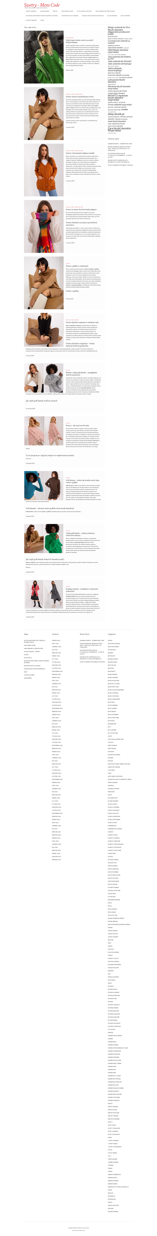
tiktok (110, 1150)
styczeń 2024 (56, 736)
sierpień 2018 (56, 838)
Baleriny (110, 653)
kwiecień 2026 (56, 653)
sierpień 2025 (56, 677)
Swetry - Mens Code (41, 5)
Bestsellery (111, 656)
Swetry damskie (31, 11)
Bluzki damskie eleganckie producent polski (119, 32)
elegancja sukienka (114, 45)
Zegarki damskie (113, 1211)
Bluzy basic (111, 702)
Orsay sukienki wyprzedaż (120, 105)
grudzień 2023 (56, 739)
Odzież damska (112, 930)
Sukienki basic (112, 1042)
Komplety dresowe (114, 841)
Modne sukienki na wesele (116, 918)
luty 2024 (55, 733)
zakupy (110, 1202)
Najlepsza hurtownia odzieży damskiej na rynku (42, 15)
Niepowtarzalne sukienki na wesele (119, 924)
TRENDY (110, 1168)
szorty (110, 1122)
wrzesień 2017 (56, 859)
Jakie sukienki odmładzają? (120, 64)
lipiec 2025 (55, 680)
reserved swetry (112, 112)
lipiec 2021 (55, 822)
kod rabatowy (112, 798)
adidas (110, 640)
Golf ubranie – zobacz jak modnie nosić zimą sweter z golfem (82, 481)
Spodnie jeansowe (113, 1017)
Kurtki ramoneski (113, 881)
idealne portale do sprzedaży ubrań (119, 779)
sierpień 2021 (56, 819)
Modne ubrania (113, 921)
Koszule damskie (31, 20)
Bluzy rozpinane (113, 714)
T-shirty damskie (113, 1140)
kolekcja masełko (113, 810)
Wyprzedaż (111, 1196)
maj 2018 (55, 847)
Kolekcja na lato (113, 813)
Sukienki (110, 1038)
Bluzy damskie (125, 15)
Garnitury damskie (114, 767)
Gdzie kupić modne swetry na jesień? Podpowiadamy (79, 41)
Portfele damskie (113, 961)
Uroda (110, 1190)
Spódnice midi (112, 998)
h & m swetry (111, 54)
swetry (55, 11)
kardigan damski (70, 596)
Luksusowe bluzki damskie (116, 81)
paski (109, 943)
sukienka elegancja (113, 116)
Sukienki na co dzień (114, 1075)
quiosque (111, 107)
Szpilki (110, 1137)
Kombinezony (112, 825)
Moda (42, 20)
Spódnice (111, 986)
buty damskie (112, 730)
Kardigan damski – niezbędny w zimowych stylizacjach (82, 590)
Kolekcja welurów (114, 816)
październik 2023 (57, 745)
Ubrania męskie (112, 1184)
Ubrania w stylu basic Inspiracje (118, 1187)
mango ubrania (112, 84)
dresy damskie (112, 745)
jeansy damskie (112, 782)
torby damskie (112, 1159)
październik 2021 (57, 813)
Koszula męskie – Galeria (32, 651)
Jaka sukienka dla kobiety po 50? (119, 58)
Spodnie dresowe (113, 1011)
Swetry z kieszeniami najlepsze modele (80, 153)
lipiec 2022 (55, 785)
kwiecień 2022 (56, 795)
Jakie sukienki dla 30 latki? (119, 61)
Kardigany (111, 791)
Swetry (96, 333)
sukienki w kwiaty (113, 1091)
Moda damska (44, 11)
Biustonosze (112, 665)
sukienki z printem (113, 1100)
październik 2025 (57, 671)
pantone (110, 940)
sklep (74, 51)
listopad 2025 (56, 668)
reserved (111, 971)
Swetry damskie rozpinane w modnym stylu (82, 322)
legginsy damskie (113, 887)
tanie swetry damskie (115, 126)
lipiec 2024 (55, 717)
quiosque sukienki (120, 107)
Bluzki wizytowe (113, 687)
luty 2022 (55, 801)
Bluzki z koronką (113, 696)
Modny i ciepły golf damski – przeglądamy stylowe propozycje (81, 373)
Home (109, 773)
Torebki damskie (113, 1162)
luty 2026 (55, 659)
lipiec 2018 (55, 841)
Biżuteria (111, 668)
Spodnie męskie (112, 1020)
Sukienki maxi (112, 1066)
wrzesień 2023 (56, 748)
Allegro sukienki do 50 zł (119, 27)
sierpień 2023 (56, 751)
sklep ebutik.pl (116, 114)
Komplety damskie (114, 838)
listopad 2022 (56, 776)
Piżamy (110, 946)
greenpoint (126, 47)
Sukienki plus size (113, 1085)
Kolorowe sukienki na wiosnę (118, 75)
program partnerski (114, 964)
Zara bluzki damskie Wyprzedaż (119, 129)
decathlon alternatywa (116, 739)
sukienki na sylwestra (115, 1082)
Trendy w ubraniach (114, 1174)
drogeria (111, 751)
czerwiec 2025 (56, 683)
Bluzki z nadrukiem (114, 699)
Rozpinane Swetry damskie (33, 349)
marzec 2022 (56, 798)
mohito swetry (113, 102)
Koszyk (26, 654)
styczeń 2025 (56, 699)
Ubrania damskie (113, 1180)
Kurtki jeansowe (113, 869)
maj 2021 (55, 829)
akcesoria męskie (113, 646)
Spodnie (110, 1001)
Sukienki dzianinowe (114, 1051)
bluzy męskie (112, 711)
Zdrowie (110, 1208)
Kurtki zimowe (112, 884)
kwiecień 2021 (56, 832)
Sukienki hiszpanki (113, 1057)
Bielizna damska (113, 659)
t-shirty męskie (113, 1143)
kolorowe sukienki (114, 73)
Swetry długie (112, 1109)
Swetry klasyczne (113, 1113)
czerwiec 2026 (56, 646)
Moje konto (28, 657)
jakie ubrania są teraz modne (105, 11)
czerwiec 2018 (56, 844)
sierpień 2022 (56, 782)
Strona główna (29, 675)
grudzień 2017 (56, 856)
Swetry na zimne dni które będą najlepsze (81, 209)
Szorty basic (112, 1125)
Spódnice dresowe (114, 995)
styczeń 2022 (56, 804)
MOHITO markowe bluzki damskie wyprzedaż (118, 98)
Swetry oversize (113, 1116)
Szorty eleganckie (114, 1134)
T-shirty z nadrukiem (114, 1146)
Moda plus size (112, 915)
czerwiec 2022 (56, 788)
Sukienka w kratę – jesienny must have (120, 143)
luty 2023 (55, 767)
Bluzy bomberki (113, 705)
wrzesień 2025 (56, 674)
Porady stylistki (113, 958)
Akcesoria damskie (114, 643)
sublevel (110, 1032)
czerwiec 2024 (56, 720)
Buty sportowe (113, 733)
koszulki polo (112, 862)
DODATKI (110, 742)
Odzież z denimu (113, 937)
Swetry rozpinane (113, 1119)
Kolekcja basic (112, 804)
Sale (109, 974)
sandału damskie (113, 977)
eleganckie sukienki (114, 754)
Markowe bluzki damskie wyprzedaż (119, 87)
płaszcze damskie (113, 952)
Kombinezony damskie (115, 829)
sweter (81, 120)
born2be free (112, 724)
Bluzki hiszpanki (113, 677)
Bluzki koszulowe (113, 680)
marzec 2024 (56, 730)
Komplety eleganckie (114, 847)
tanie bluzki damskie (117, 121)
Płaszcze (111, 949)
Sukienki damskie (113, 1045)
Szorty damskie (113, 1131)
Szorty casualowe (114, 1128)
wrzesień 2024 (56, 711)
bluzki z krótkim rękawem (115, 38)
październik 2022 (57, 779)
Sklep (25, 672)
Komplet (110, 832)
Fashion (110, 761)
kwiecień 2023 (56, 764)
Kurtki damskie (112, 866)
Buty (109, 727)
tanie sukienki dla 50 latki (116, 124)
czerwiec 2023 (56, 758)
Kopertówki (112, 853)
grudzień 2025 (56, 665)
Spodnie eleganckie (114, 1014)
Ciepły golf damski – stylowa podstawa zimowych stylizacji (80, 534)
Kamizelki (111, 785)
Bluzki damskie (112, 15)
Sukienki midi (112, 1069)
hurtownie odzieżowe (115, 776)
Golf (67, 378)
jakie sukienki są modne (113, 66)
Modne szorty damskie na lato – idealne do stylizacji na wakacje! (118, 161)
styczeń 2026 (56, 662)
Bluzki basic (111, 671)
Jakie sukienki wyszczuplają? (115, 69)
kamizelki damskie (113, 788)
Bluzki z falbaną (113, 693)
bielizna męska (112, 662)
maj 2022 (55, 791)
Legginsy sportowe (114, 890)
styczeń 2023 (56, 770)
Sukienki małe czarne (114, 1063)
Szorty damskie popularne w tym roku (120, 165)
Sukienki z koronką (114, 1097)
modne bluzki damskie (116, 93)
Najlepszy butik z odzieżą (70, 15)
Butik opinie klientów (84, 11)
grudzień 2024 (56, 702)
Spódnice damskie (113, 992)
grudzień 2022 (56, 773)
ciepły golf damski (79, 542)
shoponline (111, 980)
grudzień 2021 (56, 807)
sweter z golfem (46, 511)
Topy (109, 1156)
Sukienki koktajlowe (114, 1060)
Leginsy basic (112, 893)
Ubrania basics (112, 1177)
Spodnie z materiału (114, 1026)
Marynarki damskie (114, 900)
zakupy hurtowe (113, 1205)
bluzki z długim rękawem (116, 690)
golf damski (76, 384)
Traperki (110, 1165)
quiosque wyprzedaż (114, 109)
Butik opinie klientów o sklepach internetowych (34, 641)
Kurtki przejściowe (114, 875)
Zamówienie (28, 678)
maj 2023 (55, 761)
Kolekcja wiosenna (114, 819)
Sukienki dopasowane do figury (118, 1048)
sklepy (110, 983)
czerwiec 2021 (56, 825)
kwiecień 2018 (56, 850)
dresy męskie (112, 748)
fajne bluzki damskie (115, 48)
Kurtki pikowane (113, 872)
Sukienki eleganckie (114, 1054)
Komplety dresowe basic (116, 844)
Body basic (111, 720)
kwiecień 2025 (56, 690)
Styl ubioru (111, 1029)
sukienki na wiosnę (121, 119)
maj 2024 (55, 724)
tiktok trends (112, 1153)
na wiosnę (122, 102)
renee (124, 109)
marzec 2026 (56, 656)
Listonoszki (111, 896)
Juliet (73, 1230)
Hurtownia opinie (67, 11)
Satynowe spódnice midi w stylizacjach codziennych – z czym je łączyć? (120, 155)
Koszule (68, 94)
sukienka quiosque (126, 117)
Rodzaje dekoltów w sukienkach (93, 15)
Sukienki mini (112, 1072)
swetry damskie (74, 158)
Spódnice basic (112, 989)
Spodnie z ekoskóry (114, 1023)
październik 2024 (57, 708)
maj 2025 (55, 687)
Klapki (110, 795)
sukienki (111, 119)
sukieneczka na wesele (115, 1035)
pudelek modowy (113, 967)
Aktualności (112, 649)
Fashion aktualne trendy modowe (119, 764)
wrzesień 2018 (56, 835)
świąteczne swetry (112, 133)
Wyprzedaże (112, 1199)
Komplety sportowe (114, 850)
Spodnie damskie (113, 1008)
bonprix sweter (128, 38)
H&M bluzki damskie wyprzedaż (118, 51)
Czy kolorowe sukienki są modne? (119, 42)
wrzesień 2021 (56, 816)
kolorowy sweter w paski (113, 77)
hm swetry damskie (120, 54)
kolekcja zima (112, 822)
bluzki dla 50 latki (112, 36)
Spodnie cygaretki (114, 1004)
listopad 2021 (56, 810)
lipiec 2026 (55, 643)
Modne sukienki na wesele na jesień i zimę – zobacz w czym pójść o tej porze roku (119, 148)
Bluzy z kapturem (113, 717)
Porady (110, 955)
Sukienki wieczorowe (114, 1094)
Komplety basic (113, 835)
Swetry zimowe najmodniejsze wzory (80, 96)
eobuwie (110, 758)
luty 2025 (55, 696)
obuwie (110, 927)
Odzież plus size (113, 933)
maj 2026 (55, 649)
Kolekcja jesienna (113, 807)
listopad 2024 (56, 705)
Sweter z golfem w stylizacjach (77, 266)
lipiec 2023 (55, 754)
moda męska (112, 912)
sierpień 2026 (56, 640)
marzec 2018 (56, 853)
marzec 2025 (56, 693)
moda (110, 903)
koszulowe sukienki (125, 77)
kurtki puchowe (113, 878)
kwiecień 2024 (56, 727)
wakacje (110, 1193)
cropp (110, 736)
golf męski (111, 770)
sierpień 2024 (56, 714)
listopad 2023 (56, 742)
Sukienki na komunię (114, 1079)
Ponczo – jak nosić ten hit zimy (77, 425)
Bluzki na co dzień (114, 683)
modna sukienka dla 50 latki (117, 91)
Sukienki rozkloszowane (116, 1088)
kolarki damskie (113, 801)
